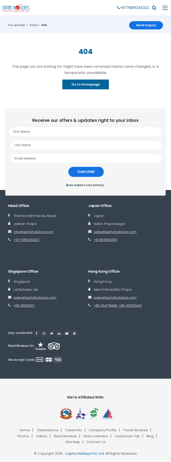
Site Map (72, 442)
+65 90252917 (24, 305)
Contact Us (96, 442)
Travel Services (135, 430)
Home (34, 25)
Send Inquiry (146, 25)
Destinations (47, 430)
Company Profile (102, 430)
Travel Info (73, 430)
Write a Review (95, 436)
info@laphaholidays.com (34, 232)
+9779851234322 (134, 7)
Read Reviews (65, 436)
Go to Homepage (85, 84)
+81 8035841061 (105, 240)
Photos (23, 436)
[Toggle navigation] (162, 7)
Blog (150, 436)
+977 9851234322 (26, 240)
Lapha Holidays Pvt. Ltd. (85, 453)
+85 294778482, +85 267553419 (118, 305)
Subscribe (86, 172)
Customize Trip (127, 436)
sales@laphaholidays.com (115, 232)
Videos (41, 436)
